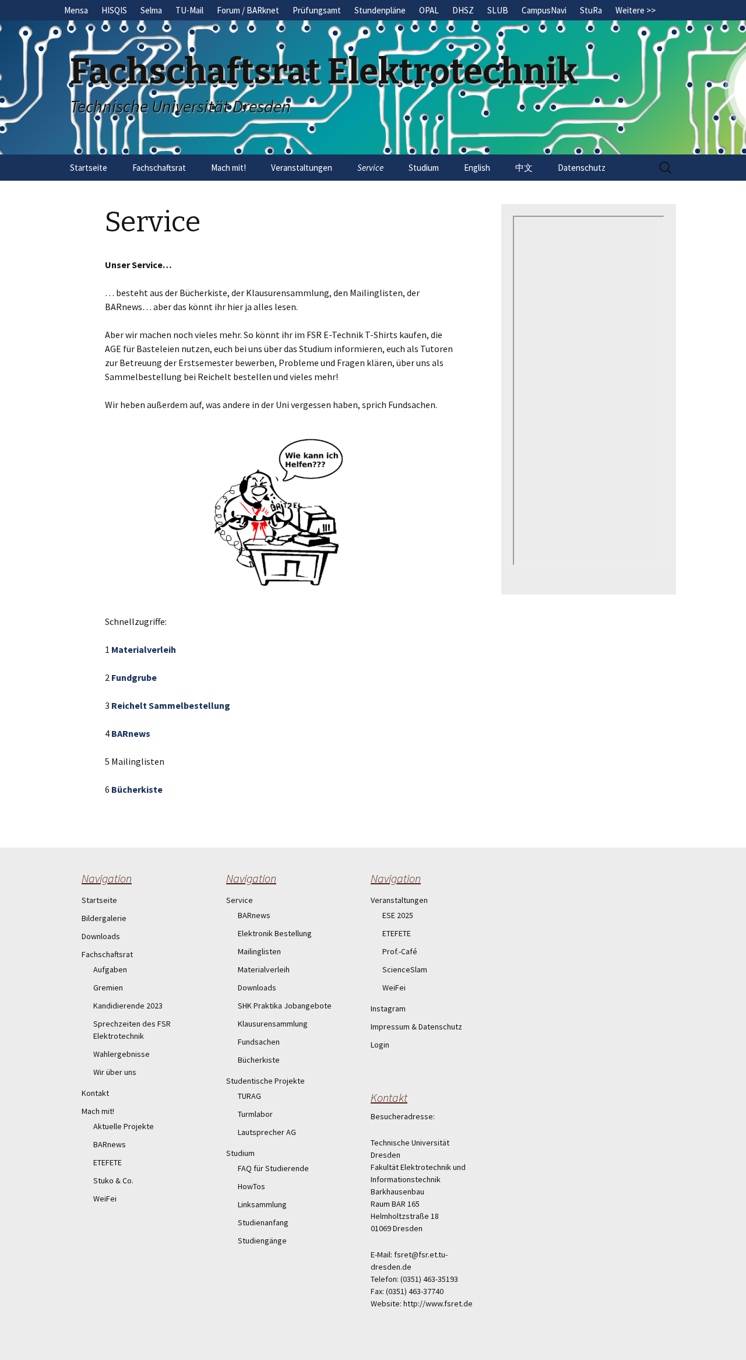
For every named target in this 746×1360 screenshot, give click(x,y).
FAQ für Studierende (273, 1168)
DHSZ (463, 10)
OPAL (429, 10)
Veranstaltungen (301, 167)
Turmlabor (255, 1114)
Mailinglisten (259, 951)
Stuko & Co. (113, 1180)
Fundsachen (259, 1041)
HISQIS (114, 10)
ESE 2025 (397, 915)
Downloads (101, 936)
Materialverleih (143, 649)
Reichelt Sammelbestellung (170, 705)
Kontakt (95, 1093)
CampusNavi (544, 10)
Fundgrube (134, 677)
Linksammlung (262, 1204)
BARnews (130, 733)
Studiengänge (262, 1240)
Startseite (88, 167)
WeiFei (105, 1198)
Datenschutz (582, 167)
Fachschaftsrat (159, 167)
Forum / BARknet (248, 10)
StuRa (591, 10)
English (477, 167)
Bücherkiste (137, 789)
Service (370, 167)
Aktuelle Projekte (123, 1126)
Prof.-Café (399, 951)
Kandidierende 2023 (128, 1005)
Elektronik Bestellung (275, 933)
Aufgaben (110, 969)
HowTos (251, 1186)
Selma (151, 10)
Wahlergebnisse (121, 1054)
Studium (424, 167)
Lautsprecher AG (267, 1132)
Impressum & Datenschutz (416, 1026)
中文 (524, 167)
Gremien (108, 987)
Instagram (388, 1008)
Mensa (76, 10)
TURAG (249, 1096)
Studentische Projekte (265, 1081)
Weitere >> (635, 10)
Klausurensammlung (273, 1023)
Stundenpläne (380, 10)
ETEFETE (107, 1162)
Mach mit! (228, 167)
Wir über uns (114, 1072)
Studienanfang (263, 1222)
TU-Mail (189, 10)
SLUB (497, 10)
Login (380, 1044)
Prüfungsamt (317, 10)
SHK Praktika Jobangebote (285, 1005)
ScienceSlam (404, 969)
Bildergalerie (104, 918)
